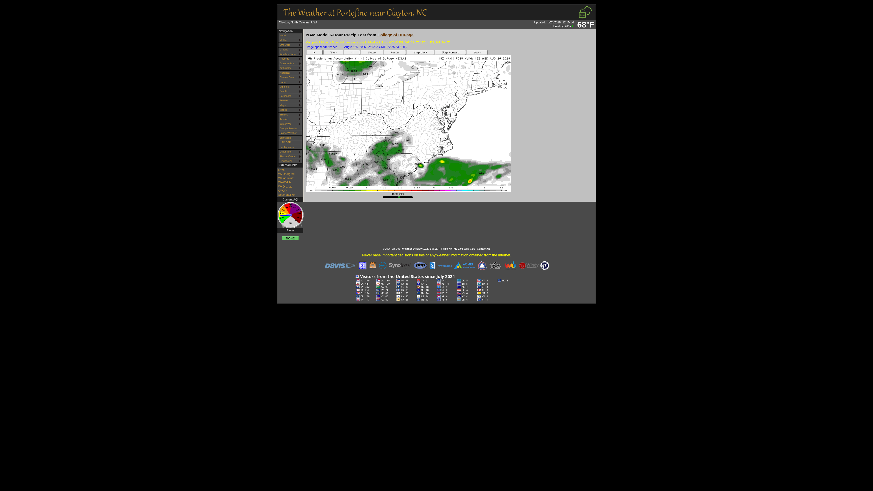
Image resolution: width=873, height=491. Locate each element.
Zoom (477, 52)
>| (352, 52)
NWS (281, 169)
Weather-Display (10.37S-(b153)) (421, 248)
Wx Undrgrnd (286, 174)
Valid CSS (469, 248)
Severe (284, 100)
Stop (333, 52)
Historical (285, 72)
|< (315, 52)
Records (284, 58)
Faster (395, 52)
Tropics (284, 114)
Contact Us (483, 248)
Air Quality (285, 68)
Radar (283, 82)
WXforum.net (286, 178)
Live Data (285, 44)
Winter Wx (285, 124)
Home (283, 35)
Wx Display (285, 186)
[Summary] (290, 236)
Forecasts (285, 96)
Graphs (284, 49)
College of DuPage (395, 35)
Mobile (283, 40)
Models (284, 109)
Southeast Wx (286, 194)
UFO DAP (285, 142)
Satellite (284, 91)
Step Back (420, 52)
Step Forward (450, 52)
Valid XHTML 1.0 (452, 248)
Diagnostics (286, 161)
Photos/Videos (288, 156)
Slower (372, 52)
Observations (287, 63)
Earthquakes (287, 147)
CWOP (282, 190)
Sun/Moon (285, 137)
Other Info (285, 151)
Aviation (284, 119)
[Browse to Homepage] (355, 16)
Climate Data (287, 77)
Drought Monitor (288, 128)
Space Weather (288, 133)
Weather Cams (288, 54)
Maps (283, 105)
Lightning (284, 86)
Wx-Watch (284, 182)
